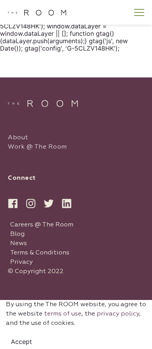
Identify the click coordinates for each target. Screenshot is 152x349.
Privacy (21, 262)
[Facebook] (13, 203)
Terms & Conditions (39, 253)
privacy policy (118, 314)
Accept (21, 341)
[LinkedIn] (67, 203)
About (18, 138)
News (18, 243)
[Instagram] (31, 203)
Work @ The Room (37, 147)
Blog (17, 234)
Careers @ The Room (41, 225)
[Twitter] (49, 203)
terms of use (62, 314)
